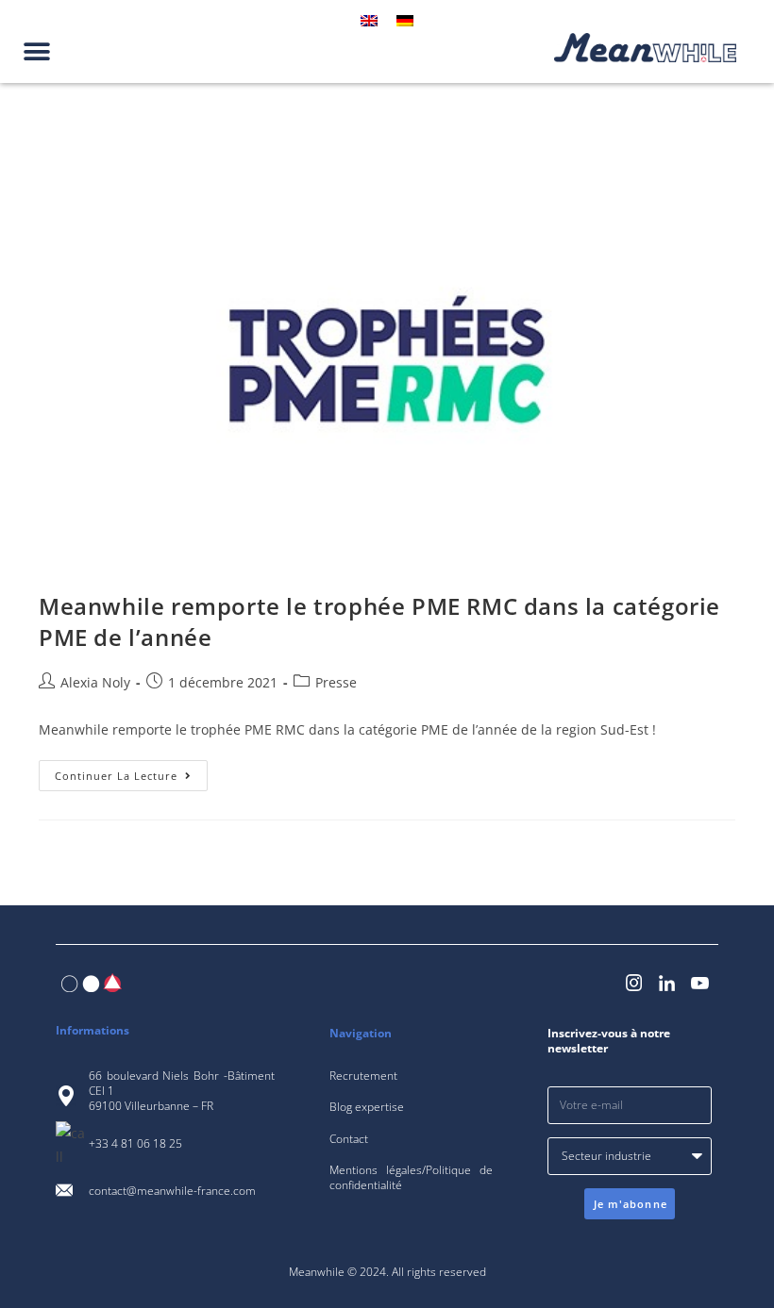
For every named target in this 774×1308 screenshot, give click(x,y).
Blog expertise (366, 1107)
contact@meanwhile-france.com (172, 1191)
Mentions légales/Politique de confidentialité (411, 1177)
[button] (36, 51)
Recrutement (363, 1076)
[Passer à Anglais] (369, 20)
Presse (336, 682)
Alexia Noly (95, 682)
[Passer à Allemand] (405, 20)
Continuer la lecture (131, 771)
